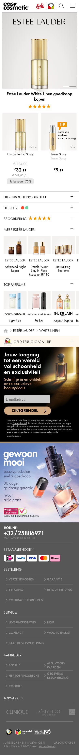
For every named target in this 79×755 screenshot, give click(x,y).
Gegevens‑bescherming (58, 676)
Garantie (54, 579)
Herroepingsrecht (24, 676)
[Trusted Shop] (51, 6)
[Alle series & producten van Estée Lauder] (39, 21)
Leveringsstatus (22, 622)
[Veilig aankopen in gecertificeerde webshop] (42, 732)
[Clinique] (17, 712)
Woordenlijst (58, 633)
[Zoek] (61, 6)
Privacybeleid (20, 423)
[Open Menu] (17, 6)
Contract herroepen (26, 600)
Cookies (15, 686)
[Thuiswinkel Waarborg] (23, 732)
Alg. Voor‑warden (56, 665)
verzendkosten (47, 746)
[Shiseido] (48, 712)
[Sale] (40, 6)
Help (50, 622)
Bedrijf (14, 665)
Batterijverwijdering (26, 643)
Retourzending (60, 590)
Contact (16, 633)
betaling (16, 590)
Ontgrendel (25, 410)
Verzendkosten (21, 579)
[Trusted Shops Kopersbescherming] (9, 732)
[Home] (6, 331)
